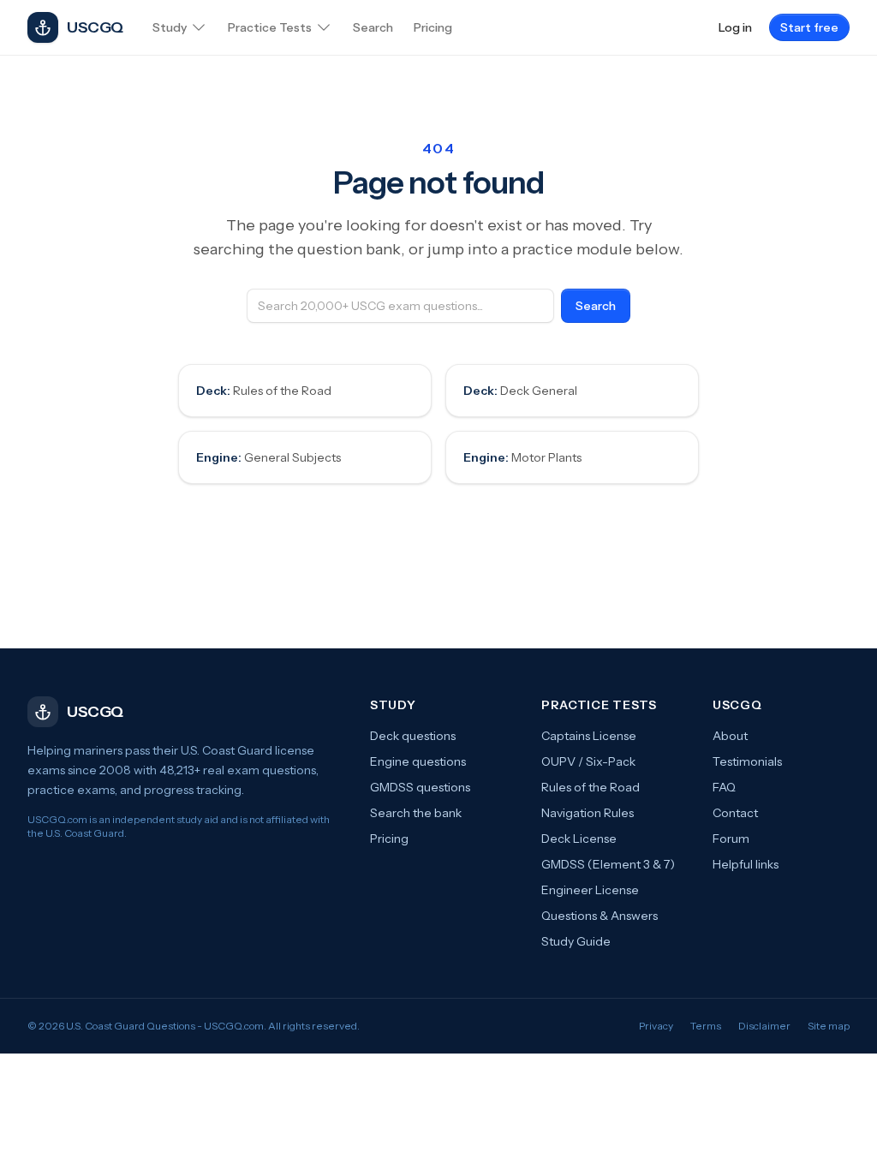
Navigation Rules (587, 813)
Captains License (588, 735)
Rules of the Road (263, 390)
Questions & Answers (599, 915)
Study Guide (576, 941)
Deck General (520, 390)
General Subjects (268, 457)
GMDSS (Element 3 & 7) (608, 864)
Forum (731, 838)
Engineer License (590, 890)
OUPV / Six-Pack (588, 761)
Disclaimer (764, 1025)
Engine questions (418, 761)
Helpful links (746, 864)
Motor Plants (522, 457)
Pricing (389, 838)
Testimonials (747, 761)
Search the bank (416, 813)
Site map (829, 1025)
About (730, 735)
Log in (735, 27)
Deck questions (413, 735)
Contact (735, 813)
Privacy (656, 1025)
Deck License (579, 838)
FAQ (724, 787)
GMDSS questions (420, 787)
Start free (809, 27)
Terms (705, 1025)
